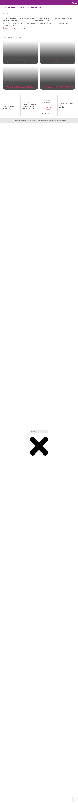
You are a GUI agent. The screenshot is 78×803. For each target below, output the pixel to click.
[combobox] (39, 431)
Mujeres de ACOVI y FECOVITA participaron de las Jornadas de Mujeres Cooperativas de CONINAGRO (19, 86)
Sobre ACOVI (47, 100)
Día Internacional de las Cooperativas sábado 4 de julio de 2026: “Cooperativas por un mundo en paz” (57, 86)
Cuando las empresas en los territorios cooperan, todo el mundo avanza (57, 61)
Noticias (46, 104)
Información (47, 102)
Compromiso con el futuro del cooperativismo (18, 62)
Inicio (6, 786)
